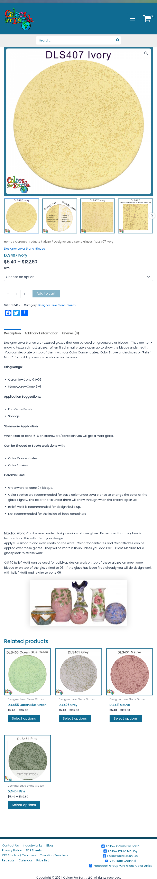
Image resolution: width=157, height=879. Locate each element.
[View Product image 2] (59, 215)
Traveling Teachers (54, 855)
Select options (24, 718)
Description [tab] (12, 333)
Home (8, 242)
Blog (49, 845)
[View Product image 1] (21, 215)
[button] (146, 53)
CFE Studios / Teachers (19, 855)
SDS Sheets (34, 850)
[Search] (118, 40)
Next (152, 216)
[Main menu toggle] (132, 18)
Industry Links (32, 845)
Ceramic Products (27, 242)
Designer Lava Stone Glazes (73, 242)
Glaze (47, 242)
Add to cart (46, 293)
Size (7, 268)
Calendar (25, 860)
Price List (42, 860)
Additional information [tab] (41, 333)
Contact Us (10, 845)
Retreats (8, 860)
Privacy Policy (12, 850)
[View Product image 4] (135, 215)
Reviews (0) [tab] (70, 333)
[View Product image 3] (97, 215)
